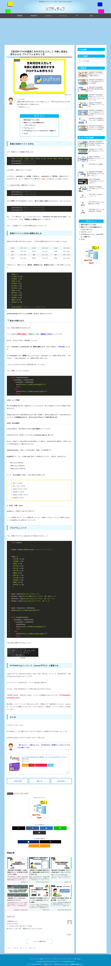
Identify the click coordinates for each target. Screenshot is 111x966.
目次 (37, 116)
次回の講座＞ (61, 781)
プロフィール (56, 959)
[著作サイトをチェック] (28, 841)
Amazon (25, 765)
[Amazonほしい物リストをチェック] (39, 845)
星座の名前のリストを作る (31, 120)
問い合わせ (77, 959)
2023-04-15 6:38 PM (12, 923)
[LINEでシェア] (60, 828)
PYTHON (11, 793)
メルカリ (50, 765)
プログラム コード (29, 128)
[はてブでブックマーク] (46, 828)
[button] (39, 832)
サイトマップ (47, 959)
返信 (70, 934)
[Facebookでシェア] (32, 828)
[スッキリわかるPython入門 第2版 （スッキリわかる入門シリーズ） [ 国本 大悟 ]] (14, 763)
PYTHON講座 (25, 793)
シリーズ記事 (39, 959)
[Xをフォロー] (50, 841)
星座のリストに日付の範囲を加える (34, 122)
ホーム (32, 959)
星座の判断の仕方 (30, 125)
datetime (18, 793)
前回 (18, 102)
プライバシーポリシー (67, 959)
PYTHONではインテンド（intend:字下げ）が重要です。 (40, 130)
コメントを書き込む (39, 941)
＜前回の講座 (17, 781)
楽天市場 (31, 765)
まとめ (26, 133)
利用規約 (73, 964)
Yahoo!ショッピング (41, 765)
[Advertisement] (55, 31)
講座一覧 (39, 781)
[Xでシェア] (18, 828)
